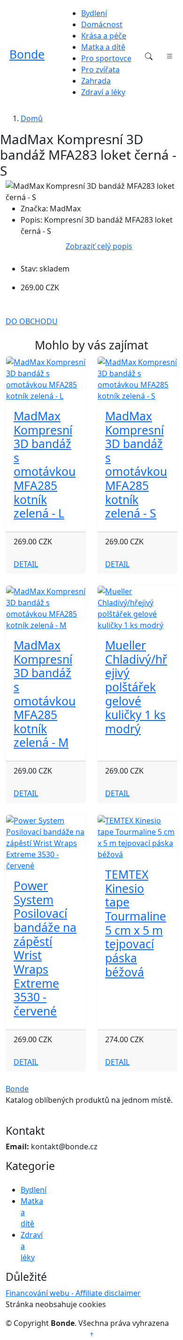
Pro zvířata (100, 69)
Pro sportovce (106, 58)
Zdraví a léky (103, 92)
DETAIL (26, 564)
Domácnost (101, 24)
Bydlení (94, 13)
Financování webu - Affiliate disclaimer (73, 1293)
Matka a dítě (103, 47)
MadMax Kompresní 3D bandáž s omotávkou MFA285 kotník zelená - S (136, 464)
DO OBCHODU (32, 321)
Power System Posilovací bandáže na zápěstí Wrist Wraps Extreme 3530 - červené (45, 948)
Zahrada (96, 81)
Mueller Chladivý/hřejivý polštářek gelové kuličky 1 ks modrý (136, 686)
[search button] (149, 56)
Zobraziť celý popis (99, 246)
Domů (32, 118)
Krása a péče (103, 36)
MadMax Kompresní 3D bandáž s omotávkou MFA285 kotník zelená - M (45, 693)
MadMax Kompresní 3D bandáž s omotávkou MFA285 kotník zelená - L (45, 464)
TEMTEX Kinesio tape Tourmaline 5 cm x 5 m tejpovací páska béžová (135, 923)
